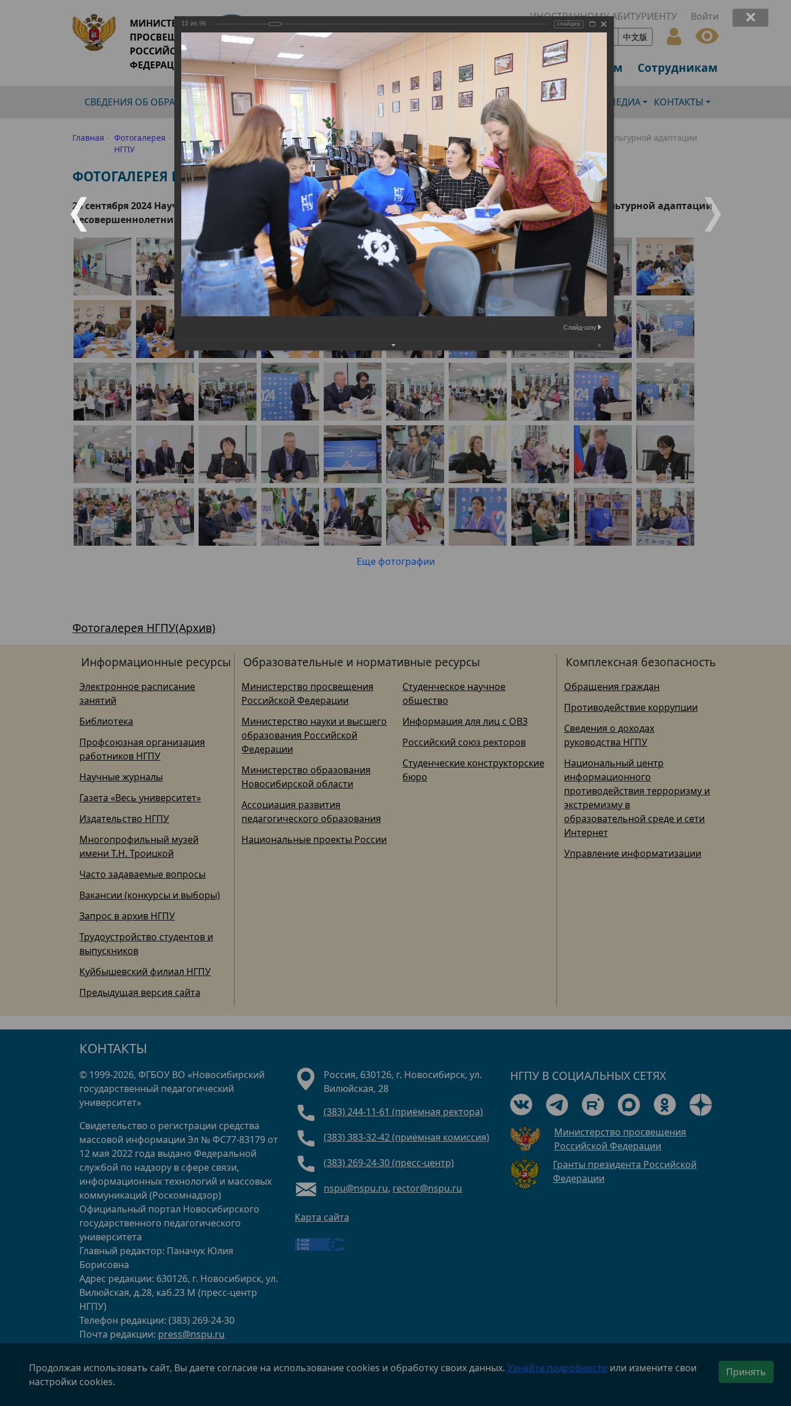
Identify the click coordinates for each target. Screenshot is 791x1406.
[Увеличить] (592, 24)
